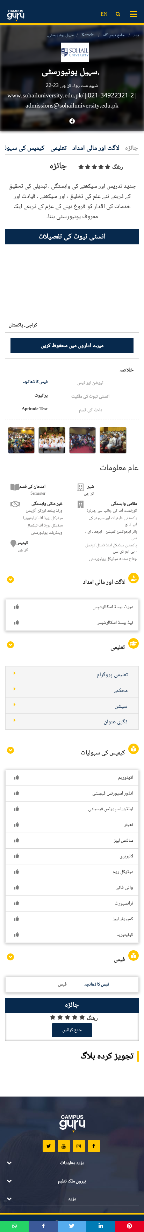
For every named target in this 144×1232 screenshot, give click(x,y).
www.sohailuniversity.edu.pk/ (46, 96)
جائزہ (131, 148)
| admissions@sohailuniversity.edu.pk (81, 101)
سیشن (121, 706)
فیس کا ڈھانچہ (35, 382)
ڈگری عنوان (116, 722)
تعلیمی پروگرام (112, 675)
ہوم (136, 35)
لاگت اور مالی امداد (95, 148)
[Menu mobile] (133, 13)
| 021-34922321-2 (109, 96)
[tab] (72, 674)
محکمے (121, 690)
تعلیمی (58, 148)
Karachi (87, 35)
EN (104, 14)
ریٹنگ (117, 167)
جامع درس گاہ (114, 35)
